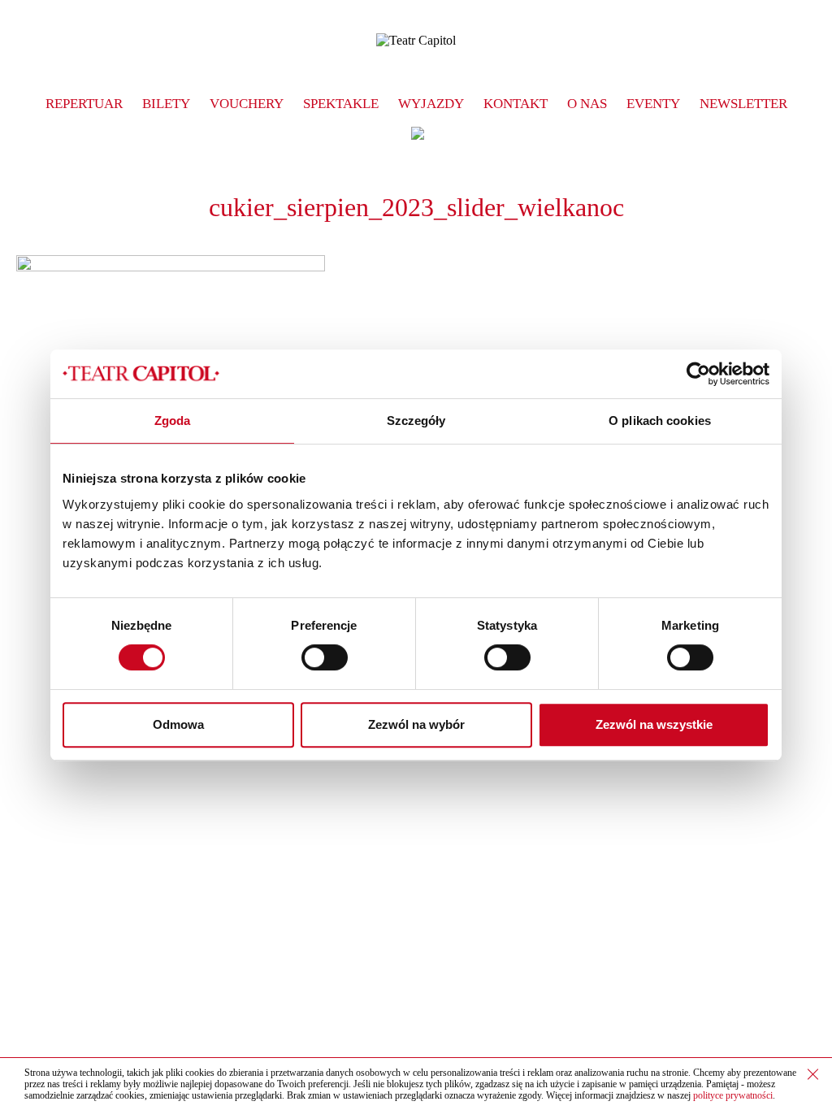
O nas (587, 103)
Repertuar (84, 103)
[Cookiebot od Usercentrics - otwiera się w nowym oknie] (698, 374)
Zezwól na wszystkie (654, 724)
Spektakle (341, 103)
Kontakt (515, 103)
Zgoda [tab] (172, 420)
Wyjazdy (431, 103)
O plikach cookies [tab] (660, 420)
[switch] (324, 657)
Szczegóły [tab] (416, 420)
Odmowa (178, 724)
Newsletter (743, 103)
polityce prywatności (733, 1095)
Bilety (166, 103)
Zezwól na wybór (416, 724)
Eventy (653, 103)
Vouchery (247, 103)
